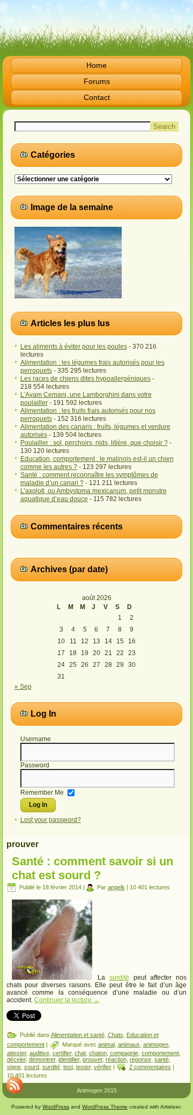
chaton (98, 1053)
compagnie (124, 1053)
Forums (97, 81)
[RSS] (14, 1085)
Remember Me (42, 792)
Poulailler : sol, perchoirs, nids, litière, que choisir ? (94, 443)
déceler (16, 1059)
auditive (39, 1053)
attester (16, 1053)
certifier (62, 1053)
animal (106, 1044)
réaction (116, 1059)
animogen (155, 1044)
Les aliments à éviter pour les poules (73, 346)
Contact (97, 97)
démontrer (42, 1059)
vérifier (103, 1067)
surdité (119, 977)
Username (35, 739)
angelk (116, 887)
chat (80, 1053)
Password (34, 765)
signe (14, 1067)
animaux (129, 1044)
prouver (92, 1059)
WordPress (55, 1107)
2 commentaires (150, 1067)
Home (96, 65)
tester (83, 1067)
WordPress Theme (105, 1107)
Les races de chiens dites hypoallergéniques (85, 378)
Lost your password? (50, 820)
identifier (68, 1059)
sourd (31, 1067)
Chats (115, 1035)
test (68, 1067)
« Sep (23, 686)
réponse (140, 1059)
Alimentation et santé (78, 1035)
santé (161, 1059)
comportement (160, 1053)
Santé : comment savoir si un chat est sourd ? (92, 868)
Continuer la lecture (67, 1000)
